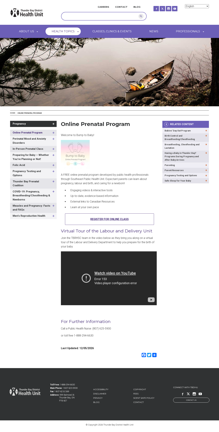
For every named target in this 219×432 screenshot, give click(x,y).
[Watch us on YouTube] (177, 7)
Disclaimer (99, 393)
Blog (136, 7)
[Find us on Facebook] (159, 7)
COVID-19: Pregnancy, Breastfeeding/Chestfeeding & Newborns (31, 195)
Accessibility (100, 389)
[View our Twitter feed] (165, 7)
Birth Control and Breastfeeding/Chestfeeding (180, 137)
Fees (135, 393)
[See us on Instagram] (171, 7)
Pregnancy (19, 123)
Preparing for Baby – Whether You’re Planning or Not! (31, 157)
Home (12, 113)
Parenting (170, 165)
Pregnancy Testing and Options (27, 173)
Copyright (139, 389)
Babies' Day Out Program (178, 130)
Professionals (188, 31)
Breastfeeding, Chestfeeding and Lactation (182, 146)
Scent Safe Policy (143, 398)
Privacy (97, 398)
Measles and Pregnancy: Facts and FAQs (31, 207)
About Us (26, 31)
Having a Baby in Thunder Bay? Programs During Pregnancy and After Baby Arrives (182, 156)
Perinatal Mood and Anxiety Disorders (29, 140)
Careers (103, 7)
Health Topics (63, 31)
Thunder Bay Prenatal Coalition (26, 183)
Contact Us (191, 400)
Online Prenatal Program (27, 132)
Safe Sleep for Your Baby (178, 180)
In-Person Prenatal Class (28, 148)
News (153, 31)
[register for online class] (75, 167)
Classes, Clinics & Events (112, 31)
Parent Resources (174, 170)
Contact (121, 7)
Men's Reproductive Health (29, 215)
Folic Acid (19, 165)
